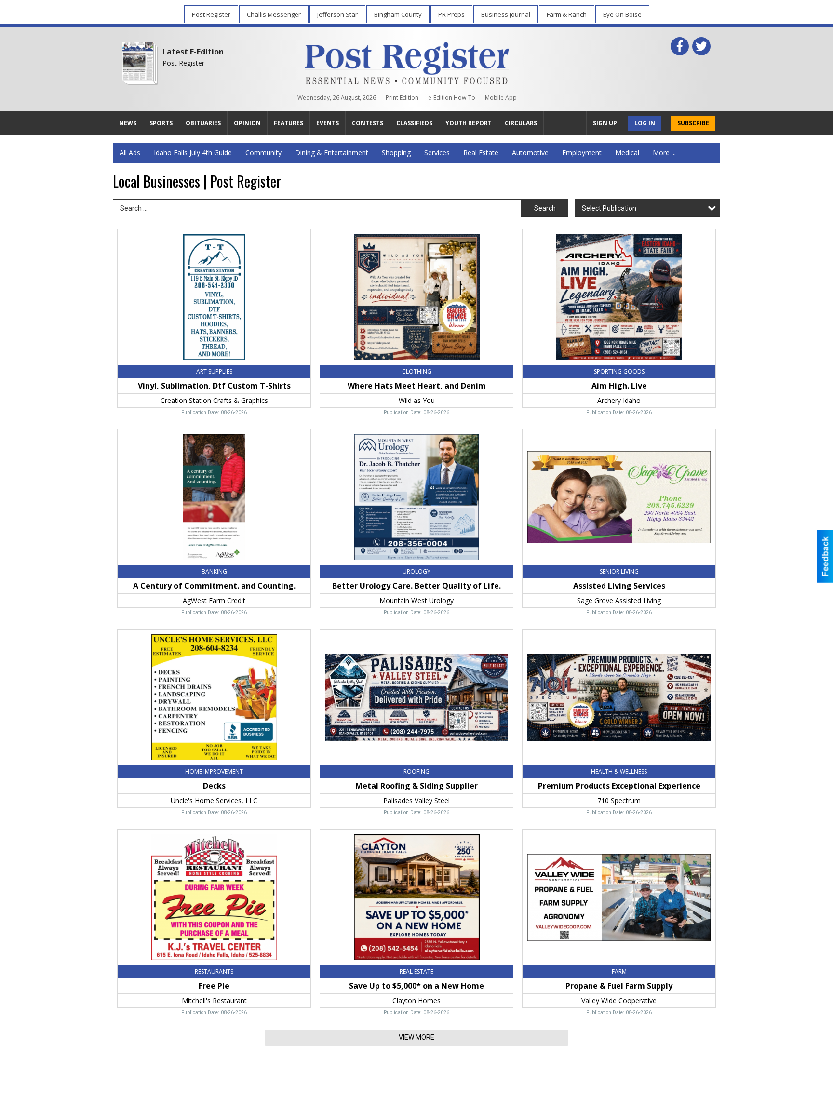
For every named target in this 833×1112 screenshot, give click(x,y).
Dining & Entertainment (331, 152)
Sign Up (605, 123)
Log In (644, 123)
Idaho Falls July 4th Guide (193, 152)
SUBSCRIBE (693, 123)
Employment (582, 152)
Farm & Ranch (567, 14)
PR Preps (451, 14)
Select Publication (609, 208)
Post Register (211, 14)
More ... (664, 152)
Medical (627, 152)
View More (416, 1037)
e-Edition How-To (451, 98)
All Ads (130, 152)
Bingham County (398, 14)
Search (545, 208)
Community (263, 152)
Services (437, 152)
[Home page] (407, 61)
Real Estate (480, 152)
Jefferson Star (337, 14)
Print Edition (402, 98)
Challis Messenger (274, 14)
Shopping (396, 152)
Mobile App (501, 98)
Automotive (530, 152)
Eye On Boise (622, 14)
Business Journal (505, 14)
